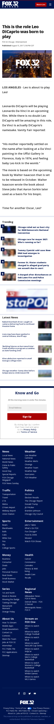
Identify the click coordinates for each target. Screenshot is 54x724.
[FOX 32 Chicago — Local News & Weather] (10, 4)
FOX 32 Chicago (8, 42)
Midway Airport (9, 510)
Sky (3, 544)
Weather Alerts (31, 461)
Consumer (6, 562)
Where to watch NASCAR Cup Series (33, 644)
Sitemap (6, 655)
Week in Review (9, 596)
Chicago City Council (34, 514)
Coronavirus (30, 562)
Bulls (4, 531)
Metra (5, 504)
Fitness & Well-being (31, 569)
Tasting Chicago (9, 602)
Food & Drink (31, 534)
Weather (30, 451)
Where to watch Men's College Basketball (32, 657)
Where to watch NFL (32, 627)
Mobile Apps (7, 626)
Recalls (28, 577)
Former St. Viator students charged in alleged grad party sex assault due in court (33, 265)
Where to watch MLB (32, 638)
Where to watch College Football (32, 632)
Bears (4, 525)
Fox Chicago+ (31, 531)
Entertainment (21, 42)
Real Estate (7, 575)
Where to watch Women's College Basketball (32, 665)
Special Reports (9, 474)
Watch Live (41, 5)
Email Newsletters (10, 629)
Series (6, 588)
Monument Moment (7, 607)
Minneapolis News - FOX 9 (34, 608)
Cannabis (29, 565)
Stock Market (8, 581)
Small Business (9, 578)
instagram (24, 693)
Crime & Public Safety (8, 466)
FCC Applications (9, 652)
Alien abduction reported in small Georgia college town (17, 359)
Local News (7, 455)
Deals (4, 565)
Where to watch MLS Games (32, 677)
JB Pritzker (29, 507)
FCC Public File (8, 649)
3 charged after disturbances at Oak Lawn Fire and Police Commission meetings (35, 277)
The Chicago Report (34, 500)
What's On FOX (31, 528)
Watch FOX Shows (33, 541)
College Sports (8, 548)
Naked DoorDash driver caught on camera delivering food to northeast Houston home (18, 324)
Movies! (28, 538)
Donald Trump (31, 504)
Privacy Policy (30, 429)
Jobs (4, 568)
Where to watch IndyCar (32, 650)
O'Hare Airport (8, 507)
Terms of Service (29, 432)
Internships (7, 645)
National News (9, 458)
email (35, 693)
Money (6, 555)
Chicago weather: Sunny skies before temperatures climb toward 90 (18, 371)
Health (29, 555)
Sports (6, 521)
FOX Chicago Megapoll (8, 478)
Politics (29, 490)
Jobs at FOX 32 (9, 642)
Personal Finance (10, 572)
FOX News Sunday (10, 483)
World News (7, 462)
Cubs (4, 534)
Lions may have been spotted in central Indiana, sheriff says (16, 335)
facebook (19, 693)
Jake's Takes (30, 525)
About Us (8, 618)
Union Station (8, 514)
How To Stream (9, 622)
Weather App (30, 471)
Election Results (32, 497)
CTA (4, 500)
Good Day (6, 471)
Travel (5, 497)
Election (28, 494)
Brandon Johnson (32, 510)
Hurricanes (29, 474)
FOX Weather (31, 477)
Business (6, 559)
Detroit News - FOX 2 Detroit (33, 603)
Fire (4, 541)
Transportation (9, 494)
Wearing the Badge (10, 599)
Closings (28, 464)
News (5, 451)
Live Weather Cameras (31, 456)
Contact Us (7, 632)
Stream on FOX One (31, 620)
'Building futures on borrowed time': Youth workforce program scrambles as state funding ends (18, 348)
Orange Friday (8, 611)
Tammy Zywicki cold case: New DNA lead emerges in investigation (34, 253)
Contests (6, 635)
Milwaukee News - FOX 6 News (33, 597)
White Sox (6, 538)
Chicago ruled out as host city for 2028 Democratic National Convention (33, 230)
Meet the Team (9, 639)
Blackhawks (7, 528)
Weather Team (31, 467)
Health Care (30, 574)
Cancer (28, 559)
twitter (29, 693)
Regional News (30, 590)
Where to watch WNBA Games (32, 672)
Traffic (6, 490)
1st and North (8, 592)
